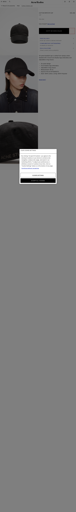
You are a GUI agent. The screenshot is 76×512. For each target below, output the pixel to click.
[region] (38, 166)
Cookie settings (38, 175)
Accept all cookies (38, 181)
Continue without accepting (30, 168)
